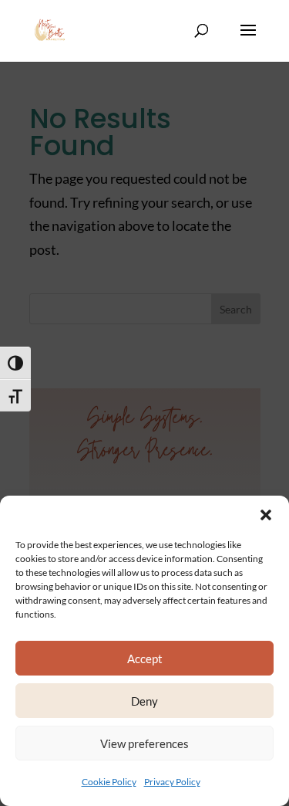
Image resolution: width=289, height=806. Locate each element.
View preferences (144, 743)
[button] (266, 515)
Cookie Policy (109, 781)
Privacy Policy (172, 781)
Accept (145, 658)
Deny (144, 701)
